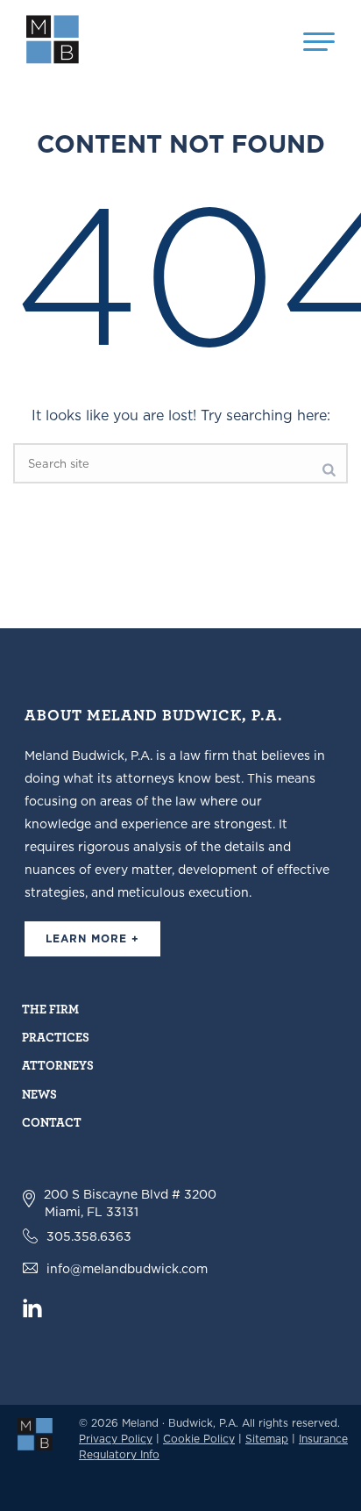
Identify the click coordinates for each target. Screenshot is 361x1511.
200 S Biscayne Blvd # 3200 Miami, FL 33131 (130, 1203)
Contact (51, 1122)
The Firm (50, 1008)
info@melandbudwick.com (127, 1269)
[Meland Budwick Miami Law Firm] (35, 1433)
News (39, 1094)
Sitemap (266, 1438)
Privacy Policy (115, 1438)
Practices (55, 1037)
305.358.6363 (88, 1236)
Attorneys (58, 1065)
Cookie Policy (199, 1438)
